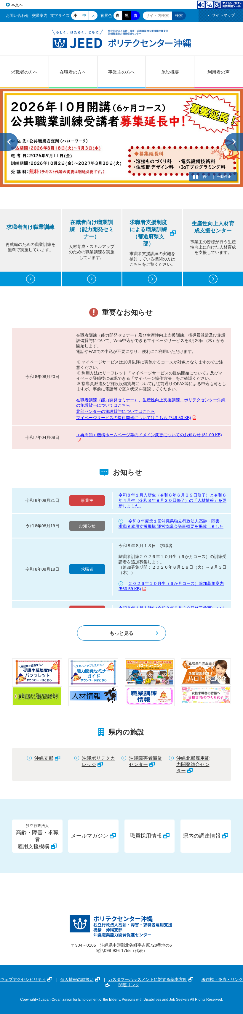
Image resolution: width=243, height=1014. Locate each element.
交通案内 (39, 15)
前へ (9, 142)
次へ (234, 142)
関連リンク (129, 984)
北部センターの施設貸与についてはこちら (115, 411)
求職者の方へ (24, 71)
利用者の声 (218, 71)
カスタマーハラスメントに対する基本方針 (147, 979)
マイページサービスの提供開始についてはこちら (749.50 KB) (133, 417)
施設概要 (170, 71)
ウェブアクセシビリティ (23, 979)
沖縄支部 (43, 758)
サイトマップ (223, 15)
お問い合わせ (17, 15)
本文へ (17, 5)
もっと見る (121, 633)
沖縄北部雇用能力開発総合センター (193, 764)
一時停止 (224, 177)
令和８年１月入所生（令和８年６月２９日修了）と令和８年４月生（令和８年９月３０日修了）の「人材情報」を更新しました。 (172, 500)
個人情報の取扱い (77, 979)
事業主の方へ (121, 71)
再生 (206, 177)
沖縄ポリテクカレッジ (98, 761)
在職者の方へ (73, 71)
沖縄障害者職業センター (145, 761)
